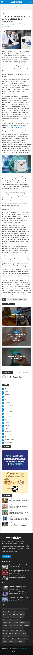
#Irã (28, 622)
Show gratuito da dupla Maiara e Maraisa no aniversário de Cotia (19, 571)
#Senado (13, 636)
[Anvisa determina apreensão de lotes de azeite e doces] (5, 500)
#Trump (13, 639)
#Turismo (19, 639)
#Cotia (15, 611)
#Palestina (5, 630)
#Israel (5, 625)
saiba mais (6, 556)
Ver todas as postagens (24, 372)
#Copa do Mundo (7, 611)
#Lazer (16, 625)
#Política (5, 633)
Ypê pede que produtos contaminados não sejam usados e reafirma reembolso (19, 524)
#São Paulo (25, 636)
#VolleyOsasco (20, 641)
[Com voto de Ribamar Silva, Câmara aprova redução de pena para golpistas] (5, 578)
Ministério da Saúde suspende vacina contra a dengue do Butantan (16, 356)
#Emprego (20, 617)
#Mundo (26, 625)
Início (3, 6)
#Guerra (16, 622)
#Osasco (21, 628)
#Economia (6, 617)
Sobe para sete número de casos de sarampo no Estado (16, 336)
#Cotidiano (22, 611)
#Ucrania (26, 639)
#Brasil (9, 299)
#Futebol (19, 620)
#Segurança (6, 636)
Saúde (4, 13)
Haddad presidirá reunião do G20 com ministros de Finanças (18, 598)
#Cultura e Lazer (13, 614)
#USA (4, 641)
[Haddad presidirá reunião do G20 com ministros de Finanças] (5, 599)
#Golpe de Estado (7, 622)
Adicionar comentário (15, 589)
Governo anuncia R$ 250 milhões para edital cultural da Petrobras (18, 592)
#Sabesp (17, 633)
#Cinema (25, 609)
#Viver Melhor (11, 641)
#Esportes (12, 620)
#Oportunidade (13, 628)
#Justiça (10, 625)
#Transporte (6, 639)
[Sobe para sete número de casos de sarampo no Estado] (5, 506)
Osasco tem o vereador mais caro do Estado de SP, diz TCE (18, 565)
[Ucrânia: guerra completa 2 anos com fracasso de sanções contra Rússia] (5, 588)
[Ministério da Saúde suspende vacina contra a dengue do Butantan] (5, 512)
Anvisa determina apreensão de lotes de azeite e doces (16, 316)
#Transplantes (22, 299)
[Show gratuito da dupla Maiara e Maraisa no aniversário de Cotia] (5, 572)
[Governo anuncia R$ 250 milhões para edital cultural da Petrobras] (5, 594)
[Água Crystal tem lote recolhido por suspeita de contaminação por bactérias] (5, 518)
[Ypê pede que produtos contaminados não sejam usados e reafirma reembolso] (5, 524)
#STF (19, 636)
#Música (5, 628)
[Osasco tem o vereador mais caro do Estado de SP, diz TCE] (5, 567)
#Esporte (5, 620)
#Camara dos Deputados (15, 609)
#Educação (13, 617)
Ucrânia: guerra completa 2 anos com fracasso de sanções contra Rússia (18, 587)
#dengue (22, 614)
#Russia (11, 633)
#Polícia (12, 630)
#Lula (21, 625)
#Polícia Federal (20, 630)
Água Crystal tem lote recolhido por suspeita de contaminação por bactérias (19, 519)
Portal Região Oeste (22, 648)
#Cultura (5, 614)
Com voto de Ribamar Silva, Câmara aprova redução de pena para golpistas (20, 576)
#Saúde (15, 299)
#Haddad (22, 622)
